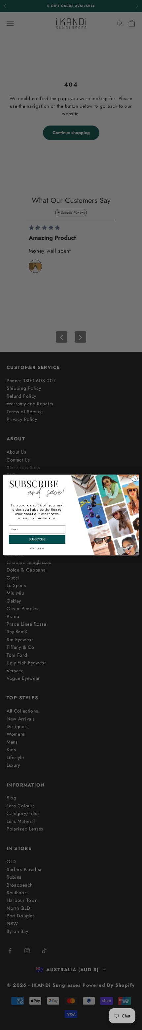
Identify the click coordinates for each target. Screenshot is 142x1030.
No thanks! (37, 548)
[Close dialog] (134, 479)
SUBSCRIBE (37, 539)
